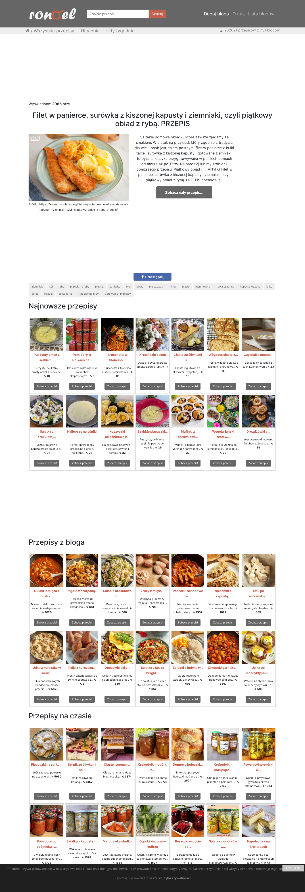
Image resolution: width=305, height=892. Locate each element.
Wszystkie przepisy (54, 30)
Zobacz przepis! (47, 386)
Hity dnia (90, 30)
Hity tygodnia (120, 30)
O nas (238, 14)
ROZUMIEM (293, 868)
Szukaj (157, 14)
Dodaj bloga (216, 14)
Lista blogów (261, 14)
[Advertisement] (152, 70)
